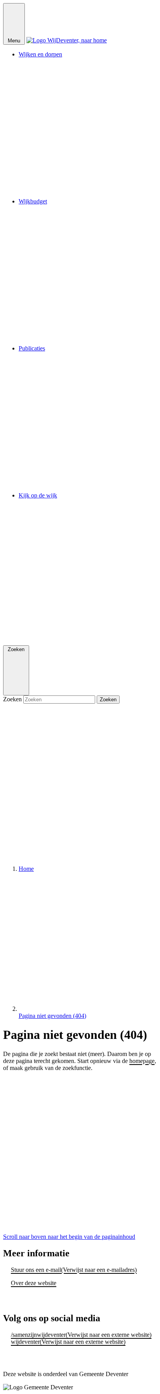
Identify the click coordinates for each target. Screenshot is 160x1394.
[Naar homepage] (66, 40)
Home (26, 868)
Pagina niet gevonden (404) (52, 1015)
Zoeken (13, 699)
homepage (142, 1061)
